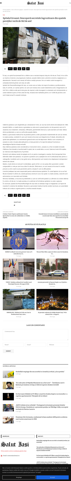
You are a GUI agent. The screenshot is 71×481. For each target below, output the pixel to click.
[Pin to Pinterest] (23, 68)
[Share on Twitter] (19, 68)
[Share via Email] (28, 68)
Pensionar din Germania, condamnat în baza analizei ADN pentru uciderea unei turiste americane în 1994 (41, 418)
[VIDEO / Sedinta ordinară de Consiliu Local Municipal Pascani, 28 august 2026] (19, 269)
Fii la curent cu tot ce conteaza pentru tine (13, 451)
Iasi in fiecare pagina (17, 9)
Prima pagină (6, 9)
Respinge (19, 477)
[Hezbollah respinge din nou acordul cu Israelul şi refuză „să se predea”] (8, 374)
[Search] (70, 3)
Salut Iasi (17, 202)
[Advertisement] (35, 110)
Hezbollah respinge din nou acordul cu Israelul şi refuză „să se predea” (40, 372)
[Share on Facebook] (15, 68)
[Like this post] (11, 68)
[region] (35, 472)
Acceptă (52, 477)
